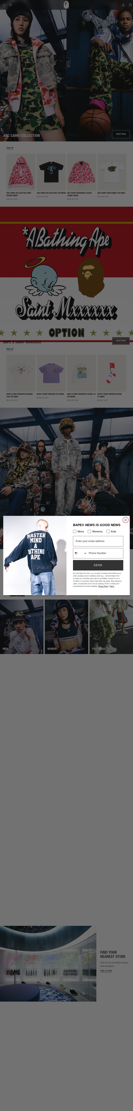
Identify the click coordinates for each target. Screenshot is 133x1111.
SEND (98, 565)
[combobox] (80, 553)
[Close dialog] (125, 520)
